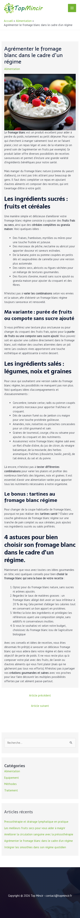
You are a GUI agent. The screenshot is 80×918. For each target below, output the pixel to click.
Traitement (11, 790)
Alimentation (12, 69)
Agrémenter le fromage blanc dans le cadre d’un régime (38, 841)
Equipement (11, 777)
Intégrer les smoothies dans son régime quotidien (35, 847)
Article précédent (40, 695)
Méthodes (10, 784)
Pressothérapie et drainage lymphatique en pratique (36, 821)
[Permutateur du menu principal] (72, 8)
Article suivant (40, 706)
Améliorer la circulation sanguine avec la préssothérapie (38, 834)
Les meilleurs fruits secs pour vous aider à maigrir (34, 828)
